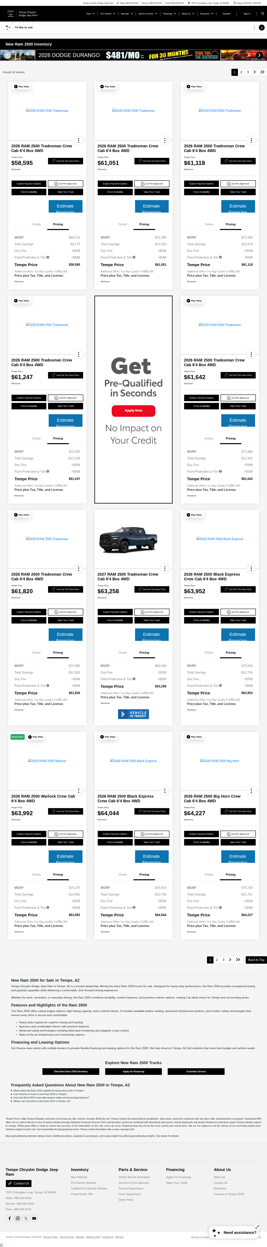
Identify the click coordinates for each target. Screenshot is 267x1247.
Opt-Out (119, 1237)
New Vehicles (79, 1177)
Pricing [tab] (58, 224)
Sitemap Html (93, 1237)
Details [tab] (36, 224)
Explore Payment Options (29, 183)
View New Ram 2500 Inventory (71, 1071)
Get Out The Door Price (67, 161)
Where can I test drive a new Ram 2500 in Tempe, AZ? (42, 1101)
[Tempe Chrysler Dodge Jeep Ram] (23, 13)
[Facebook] (9, 1218)
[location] (189, 3)
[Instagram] (18, 1218)
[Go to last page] (262, 72)
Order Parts (126, 1199)
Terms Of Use (67, 1237)
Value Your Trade (65, 192)
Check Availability (29, 192)
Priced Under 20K (82, 1194)
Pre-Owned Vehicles (83, 1182)
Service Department (131, 1188)
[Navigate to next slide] (264, 55)
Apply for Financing (133, 1071)
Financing (175, 1169)
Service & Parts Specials (134, 1182)
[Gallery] (133, 55)
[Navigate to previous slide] (3, 55)
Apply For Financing (178, 1177)
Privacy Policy (50, 1237)
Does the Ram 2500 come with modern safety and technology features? (51, 1097)
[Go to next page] (254, 72)
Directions (220, 1188)
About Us (222, 1169)
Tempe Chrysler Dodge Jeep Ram (24, 1237)
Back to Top (256, 960)
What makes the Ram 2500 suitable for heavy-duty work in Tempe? (48, 1090)
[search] (262, 13)
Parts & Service (133, 1169)
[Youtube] (34, 1218)
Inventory (80, 1169)
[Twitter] (26, 1218)
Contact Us (21, 1183)
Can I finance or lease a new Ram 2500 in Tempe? (40, 1094)
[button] (22, 86)
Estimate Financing (65, 208)
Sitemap (80, 1237)
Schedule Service (196, 1071)
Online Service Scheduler (134, 1177)
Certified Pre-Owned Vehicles (89, 1188)
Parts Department (130, 1194)
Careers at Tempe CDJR (229, 1194)
